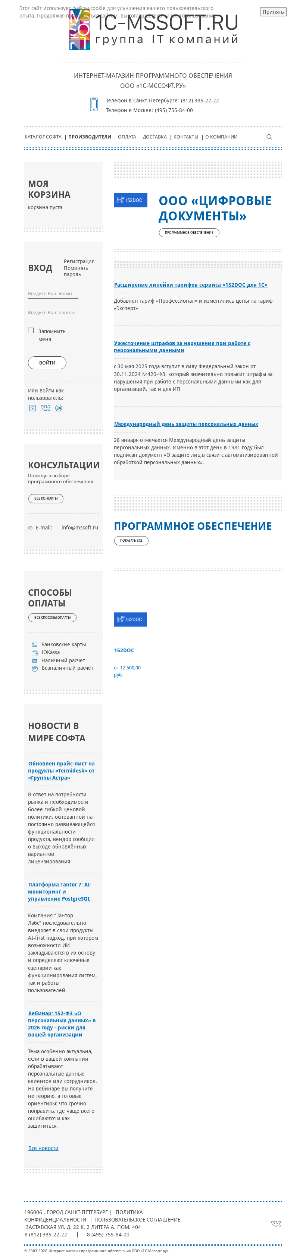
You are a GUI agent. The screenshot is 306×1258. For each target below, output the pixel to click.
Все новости (43, 1148)
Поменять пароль (76, 271)
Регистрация (79, 261)
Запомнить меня (52, 335)
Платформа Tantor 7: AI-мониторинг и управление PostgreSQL (59, 892)
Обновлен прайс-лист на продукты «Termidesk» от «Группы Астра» (61, 771)
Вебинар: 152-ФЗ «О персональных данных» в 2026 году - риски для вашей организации (62, 1024)
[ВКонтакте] (45, 408)
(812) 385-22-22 (200, 100)
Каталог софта (43, 137)
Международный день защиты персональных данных (186, 424)
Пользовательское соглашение (137, 1220)
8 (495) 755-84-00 (108, 1235)
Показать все (131, 540)
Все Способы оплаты (52, 618)
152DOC (124, 650)
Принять (273, 12)
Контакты (186, 137)
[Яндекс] (32, 408)
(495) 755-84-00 (174, 110)
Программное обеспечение (189, 233)
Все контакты (45, 498)
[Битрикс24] (58, 408)
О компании (221, 137)
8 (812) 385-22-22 (46, 1235)
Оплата (127, 137)
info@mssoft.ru (80, 528)
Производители (89, 137)
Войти (47, 363)
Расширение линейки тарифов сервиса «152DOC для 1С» (191, 285)
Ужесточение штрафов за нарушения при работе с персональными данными (182, 346)
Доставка (155, 137)
